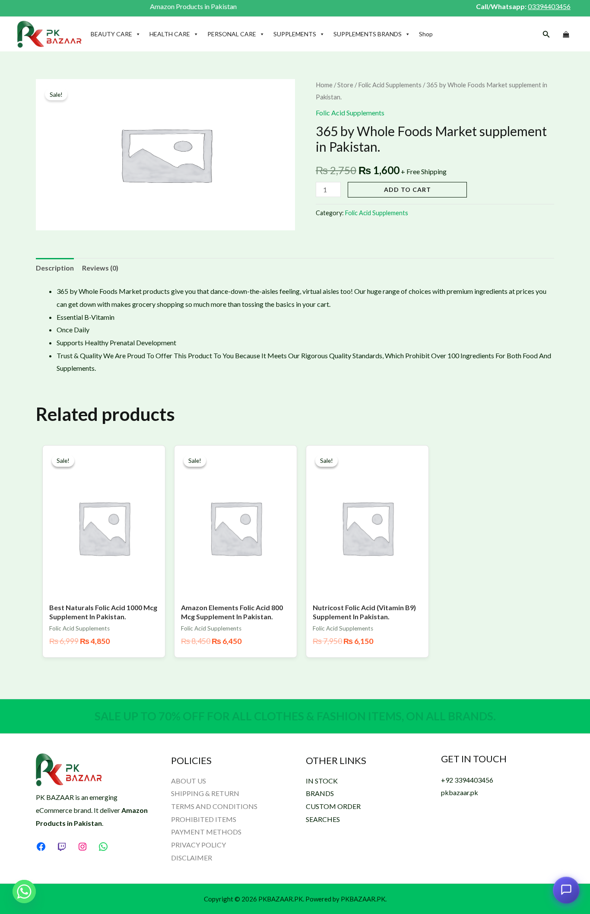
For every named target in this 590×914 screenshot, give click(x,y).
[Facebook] (41, 846)
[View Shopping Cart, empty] (566, 35)
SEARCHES (323, 819)
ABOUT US (188, 781)
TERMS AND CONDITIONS (214, 806)
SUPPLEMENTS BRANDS (367, 34)
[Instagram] (82, 846)
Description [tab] (55, 268)
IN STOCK (322, 781)
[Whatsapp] (24, 891)
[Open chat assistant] (566, 889)
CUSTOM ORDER (333, 806)
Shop (426, 34)
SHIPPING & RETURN (205, 793)
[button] (546, 34)
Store (345, 85)
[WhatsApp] (103, 846)
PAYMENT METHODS (206, 832)
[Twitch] (62, 846)
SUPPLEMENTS (294, 34)
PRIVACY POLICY (198, 845)
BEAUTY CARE (111, 34)
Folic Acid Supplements (390, 85)
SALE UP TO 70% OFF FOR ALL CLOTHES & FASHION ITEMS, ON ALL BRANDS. (295, 716)
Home (324, 85)
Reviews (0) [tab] (100, 268)
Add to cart (407, 189)
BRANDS (320, 793)
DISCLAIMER (191, 857)
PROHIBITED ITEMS (203, 819)
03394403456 (549, 6)
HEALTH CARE (169, 34)
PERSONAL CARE (231, 34)
